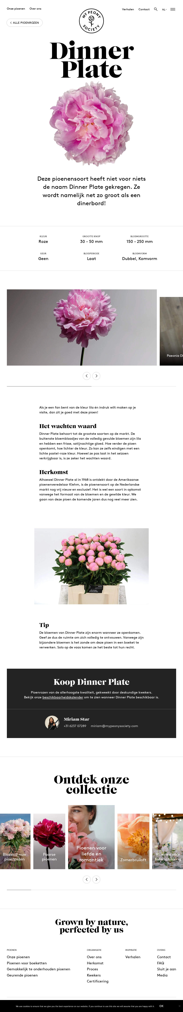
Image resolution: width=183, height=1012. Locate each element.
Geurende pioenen (22, 975)
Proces (92, 969)
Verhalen (132, 957)
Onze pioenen (18, 957)
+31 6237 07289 (75, 726)
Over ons (94, 957)
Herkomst (95, 963)
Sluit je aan (166, 969)
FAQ (160, 963)
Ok (161, 1006)
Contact (164, 957)
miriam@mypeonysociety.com (114, 726)
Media (162, 975)
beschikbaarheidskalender (62, 697)
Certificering (98, 981)
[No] (179, 1006)
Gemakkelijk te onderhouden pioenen (38, 969)
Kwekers (94, 975)
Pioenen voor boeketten (27, 963)
